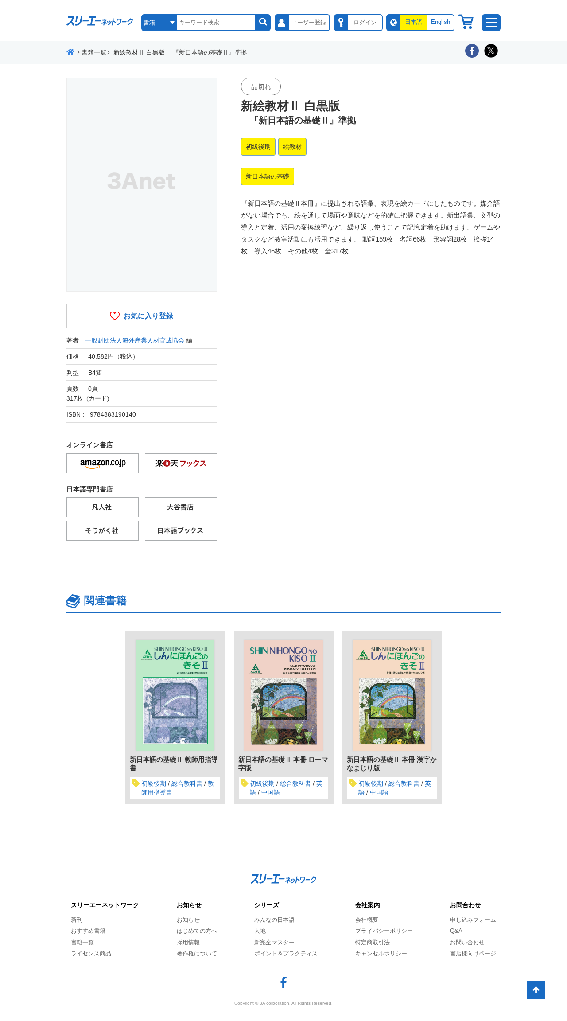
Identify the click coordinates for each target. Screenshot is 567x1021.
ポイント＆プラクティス (286, 953)
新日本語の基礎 (267, 176)
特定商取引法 (372, 942)
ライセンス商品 (91, 953)
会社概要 (366, 919)
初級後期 (258, 146)
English (440, 22)
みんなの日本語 (274, 919)
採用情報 (188, 942)
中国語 (270, 792)
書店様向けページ (473, 953)
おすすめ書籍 (88, 930)
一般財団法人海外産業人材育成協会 (134, 340)
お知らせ (188, 919)
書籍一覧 (82, 942)
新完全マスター (274, 942)
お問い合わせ (467, 942)
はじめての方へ (197, 930)
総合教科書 (186, 783)
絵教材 (292, 146)
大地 (260, 930)
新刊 (76, 919)
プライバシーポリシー (384, 930)
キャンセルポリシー (381, 953)
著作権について (197, 953)
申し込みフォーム (473, 919)
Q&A (456, 930)
